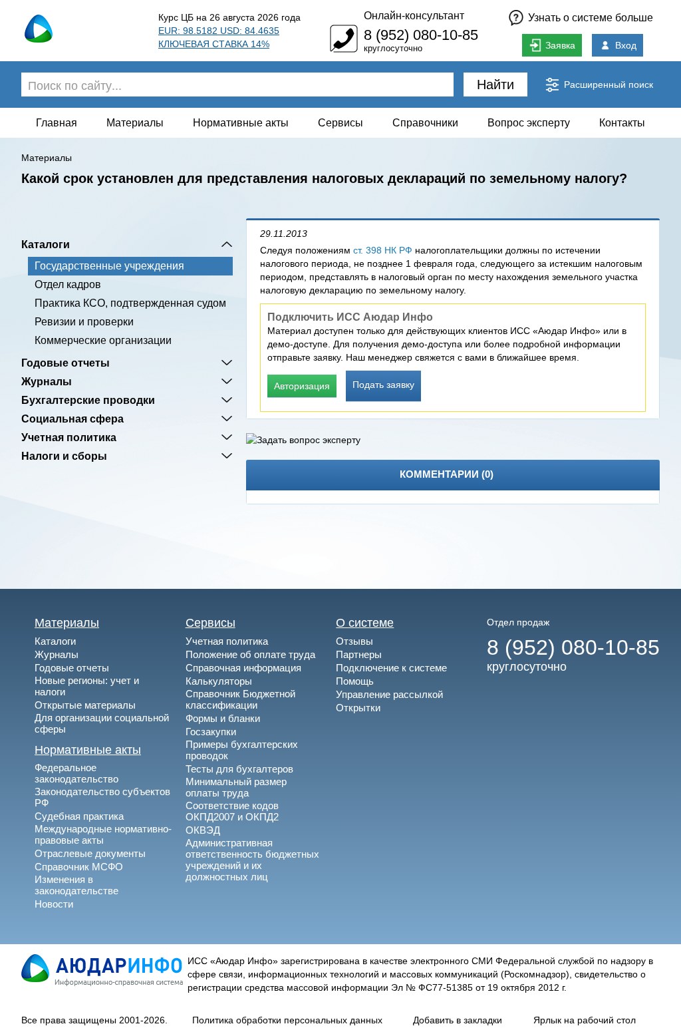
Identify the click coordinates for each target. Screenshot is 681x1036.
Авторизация (302, 386)
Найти (495, 84)
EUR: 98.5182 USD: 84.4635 (218, 30)
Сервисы (340, 122)
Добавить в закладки (457, 1020)
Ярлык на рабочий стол (584, 1020)
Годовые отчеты (65, 363)
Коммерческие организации (103, 340)
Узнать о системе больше (590, 17)
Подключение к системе (391, 667)
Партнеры (359, 654)
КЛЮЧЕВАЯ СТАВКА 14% (213, 44)
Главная (56, 122)
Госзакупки (211, 731)
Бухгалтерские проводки (88, 400)
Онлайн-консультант (414, 15)
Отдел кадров (68, 284)
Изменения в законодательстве (76, 885)
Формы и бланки (223, 718)
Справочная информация (243, 667)
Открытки (358, 707)
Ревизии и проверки (84, 321)
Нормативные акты (241, 122)
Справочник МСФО (79, 866)
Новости (54, 904)
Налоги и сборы (64, 456)
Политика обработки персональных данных (287, 1020)
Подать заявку (383, 384)
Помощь (355, 681)
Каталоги (45, 244)
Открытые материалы (85, 705)
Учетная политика (68, 437)
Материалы (135, 122)
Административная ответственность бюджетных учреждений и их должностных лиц (252, 859)
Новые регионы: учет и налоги (87, 686)
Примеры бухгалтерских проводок (242, 750)
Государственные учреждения (109, 265)
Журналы (46, 381)
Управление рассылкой (389, 694)
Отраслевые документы (90, 853)
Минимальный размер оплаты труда (236, 787)
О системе (365, 622)
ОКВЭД (203, 830)
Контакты (622, 122)
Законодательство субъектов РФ (102, 797)
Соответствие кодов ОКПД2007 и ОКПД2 (232, 811)
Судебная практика (79, 816)
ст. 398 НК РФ (382, 250)
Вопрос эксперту (528, 122)
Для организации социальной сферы (102, 723)
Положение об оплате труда (250, 654)
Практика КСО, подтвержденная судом (130, 303)
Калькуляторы (219, 681)
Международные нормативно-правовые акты (103, 834)
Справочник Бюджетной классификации (240, 699)
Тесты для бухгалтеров (239, 769)
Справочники (425, 122)
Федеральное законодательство (76, 773)
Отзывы (354, 641)
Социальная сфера (72, 419)
